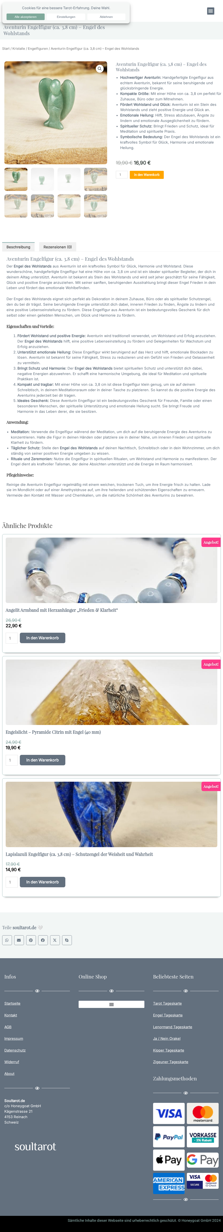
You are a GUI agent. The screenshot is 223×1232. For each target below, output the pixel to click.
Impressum (13, 1038)
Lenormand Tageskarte (172, 1027)
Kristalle (18, 48)
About (9, 1073)
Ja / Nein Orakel (167, 1038)
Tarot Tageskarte (167, 1003)
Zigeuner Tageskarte (170, 1062)
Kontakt (10, 1015)
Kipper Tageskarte (168, 1050)
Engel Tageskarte (168, 1015)
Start (6, 48)
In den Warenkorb (146, 175)
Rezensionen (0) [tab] (58, 247)
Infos (10, 976)
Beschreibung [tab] (18, 247)
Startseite (12, 1003)
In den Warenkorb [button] (42, 638)
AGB (8, 1027)
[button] (210, 11)
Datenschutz (15, 1050)
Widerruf (11, 1062)
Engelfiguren (38, 48)
